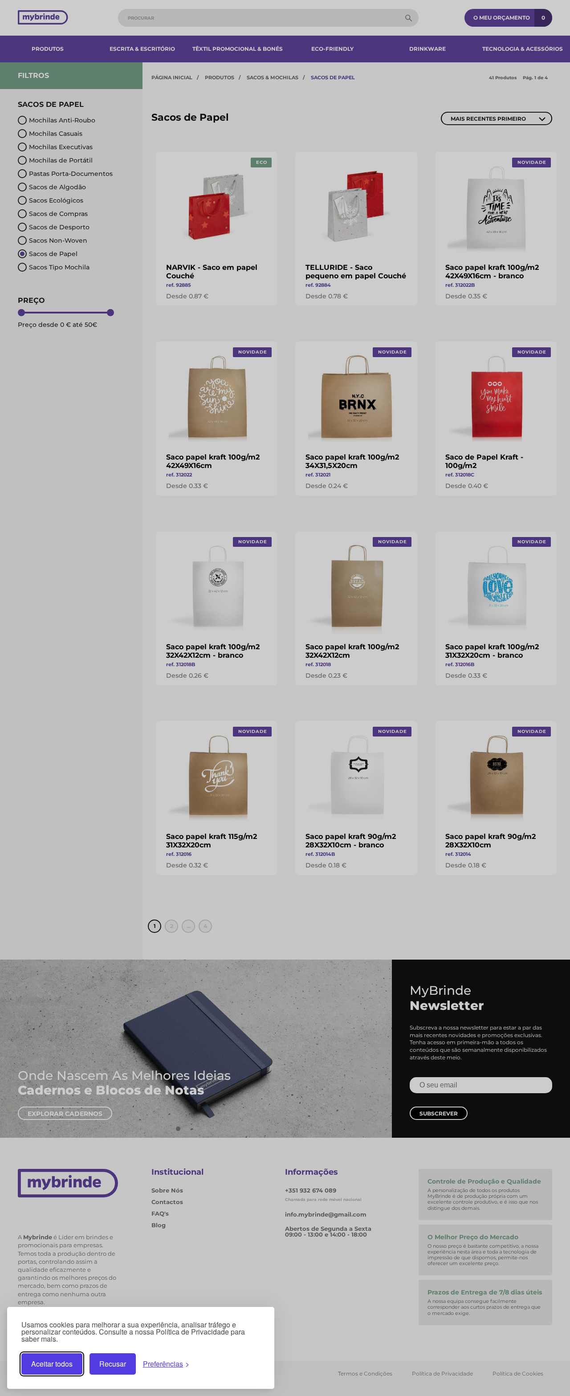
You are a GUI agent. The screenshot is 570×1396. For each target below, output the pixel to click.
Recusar (112, 1364)
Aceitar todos (52, 1364)
